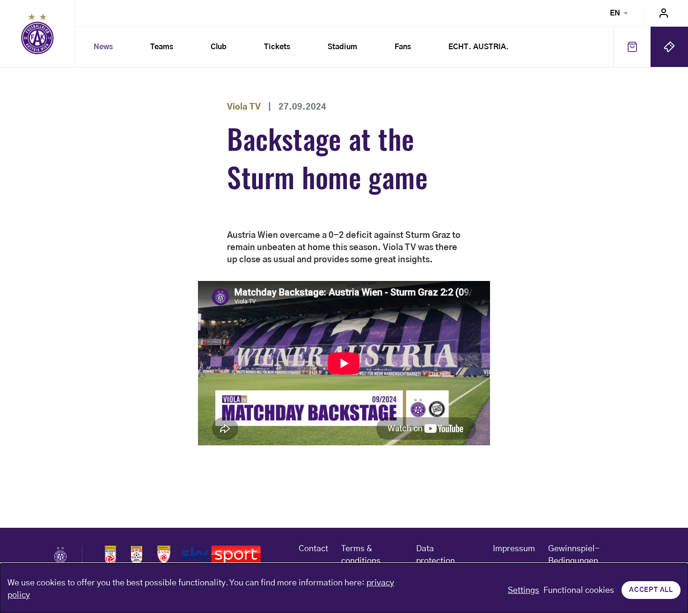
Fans (403, 47)
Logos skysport (221, 555)
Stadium (342, 47)
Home (37, 33)
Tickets (277, 47)
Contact (313, 549)
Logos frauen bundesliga (136, 555)
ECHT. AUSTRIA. (478, 47)
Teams (161, 47)
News (103, 47)
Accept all (651, 590)
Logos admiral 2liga (163, 555)
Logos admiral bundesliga (110, 555)
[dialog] (344, 588)
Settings (523, 590)
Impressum (514, 549)
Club (219, 47)
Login (663, 13)
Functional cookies (578, 590)
